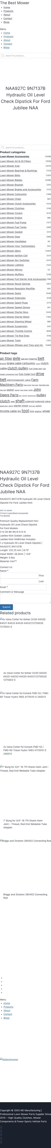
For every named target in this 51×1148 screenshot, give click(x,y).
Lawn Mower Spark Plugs (14, 302)
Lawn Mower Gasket (11, 232)
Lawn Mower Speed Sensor (15, 307)
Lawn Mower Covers (11, 213)
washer (38, 411)
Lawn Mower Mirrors (11, 269)
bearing (33, 359)
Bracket (3, 364)
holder (30, 390)
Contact (8, 18)
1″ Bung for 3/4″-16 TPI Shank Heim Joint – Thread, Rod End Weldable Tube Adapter (25, 824)
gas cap (3, 390)
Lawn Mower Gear (10, 236)
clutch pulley (17, 368)
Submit (6, 607)
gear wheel (24, 390)
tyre (32, 411)
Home (7, 7)
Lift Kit (24, 396)
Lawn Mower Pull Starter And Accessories (23, 279)
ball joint (25, 359)
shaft (20, 400)
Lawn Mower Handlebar (13, 241)
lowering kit (32, 396)
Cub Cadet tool (27, 374)
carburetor (28, 363)
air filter (6, 358)
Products (8, 11)
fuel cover (27, 385)
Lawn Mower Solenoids (13, 298)
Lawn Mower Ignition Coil (13, 255)
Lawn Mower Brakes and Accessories (20, 189)
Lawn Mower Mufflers (12, 274)
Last (41, 581)
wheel (46, 411)
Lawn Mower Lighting (12, 265)
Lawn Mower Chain (10, 199)
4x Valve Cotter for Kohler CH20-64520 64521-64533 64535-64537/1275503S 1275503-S (25, 676)
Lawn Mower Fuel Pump (13, 222)
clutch (38, 364)
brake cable (14, 363)
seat (13, 401)
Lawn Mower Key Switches (14, 260)
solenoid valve (42, 401)
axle (16, 358)
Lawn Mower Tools (10, 340)
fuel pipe (35, 385)
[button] (25, 29)
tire (19, 411)
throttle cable (8, 411)
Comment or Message (12, 592)
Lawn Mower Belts (10, 175)
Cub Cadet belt (35, 369)
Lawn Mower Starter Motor (15, 317)
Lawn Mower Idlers (10, 250)
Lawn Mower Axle (10, 166)
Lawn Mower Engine (11, 217)
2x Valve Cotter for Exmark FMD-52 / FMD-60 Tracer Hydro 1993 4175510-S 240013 (24, 750)
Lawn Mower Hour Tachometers (17, 246)
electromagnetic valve (19, 380)
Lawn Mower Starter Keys (14, 312)
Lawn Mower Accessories (14, 156)
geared (17, 390)
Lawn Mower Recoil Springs (15, 284)
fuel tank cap (44, 385)
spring (10, 406)
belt (41, 358)
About (7, 14)
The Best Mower (14, 3)
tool (25, 410)
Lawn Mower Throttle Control (16, 331)
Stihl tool (32, 406)
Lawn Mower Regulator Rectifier (17, 288)
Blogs (7, 22)
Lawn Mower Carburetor (13, 194)
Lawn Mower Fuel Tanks (13, 227)
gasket (10, 389)
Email (4, 587)
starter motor (21, 405)
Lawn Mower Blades (11, 180)
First (41, 575)
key (20, 396)
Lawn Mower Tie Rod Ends (14, 335)
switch (38, 406)
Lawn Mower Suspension (13, 326)
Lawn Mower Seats (10, 293)
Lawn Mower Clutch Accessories (18, 203)
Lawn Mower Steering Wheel (15, 321)
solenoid (29, 401)
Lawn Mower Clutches (12, 208)
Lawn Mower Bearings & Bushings (18, 170)
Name (4, 570)
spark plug (4, 406)
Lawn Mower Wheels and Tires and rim (21, 345)
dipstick (6, 516)
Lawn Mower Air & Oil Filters (15, 161)
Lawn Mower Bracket (11, 184)
